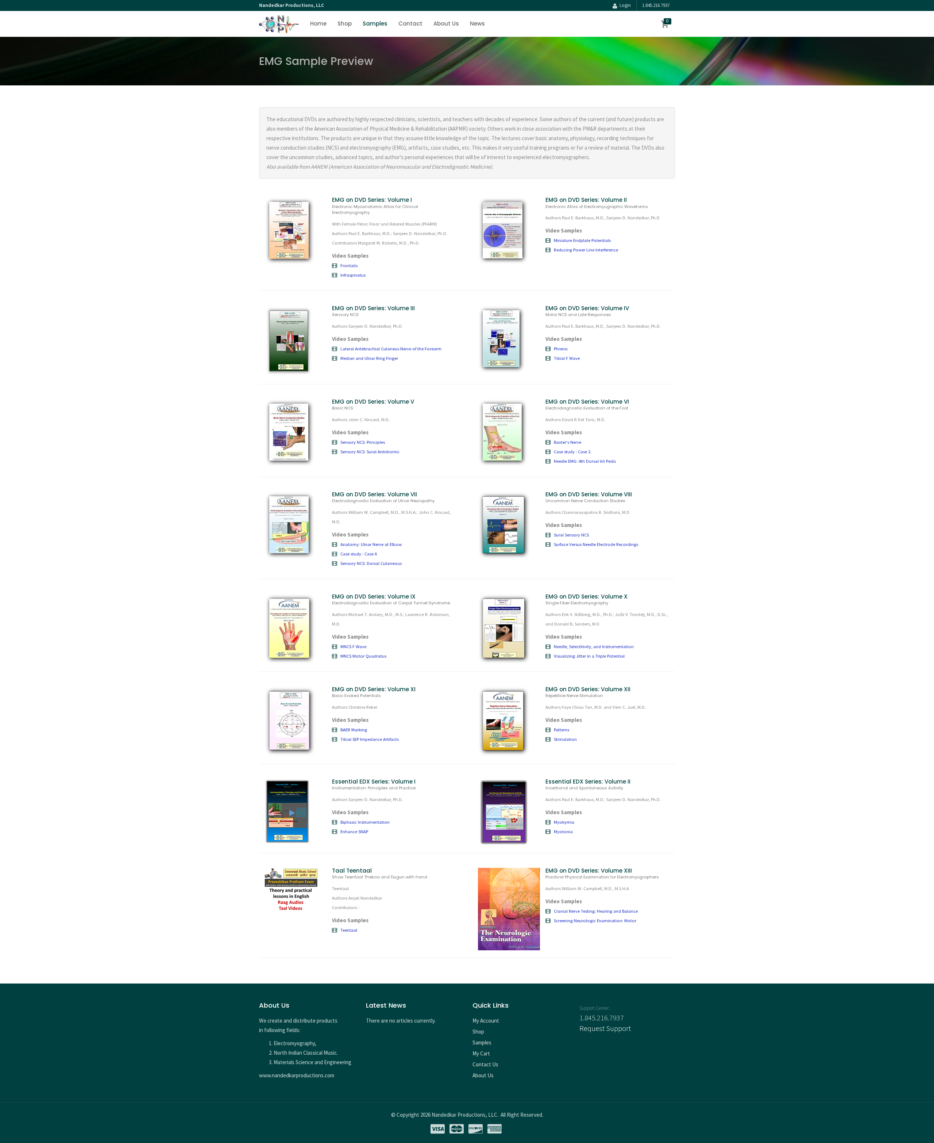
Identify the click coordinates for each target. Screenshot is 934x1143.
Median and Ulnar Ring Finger (369, 358)
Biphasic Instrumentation (365, 822)
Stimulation (565, 739)
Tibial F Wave (567, 358)
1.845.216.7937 (655, 5)
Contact (410, 23)
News (477, 23)
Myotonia (563, 831)
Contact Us (485, 1064)
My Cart (481, 1053)
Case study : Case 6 (358, 554)
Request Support (605, 1028)
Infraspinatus (353, 275)
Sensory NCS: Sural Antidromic (370, 451)
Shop (344, 23)
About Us (446, 23)
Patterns (561, 729)
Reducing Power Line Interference (586, 250)
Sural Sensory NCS (571, 535)
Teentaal (348, 930)
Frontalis (349, 265)
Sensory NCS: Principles (362, 442)
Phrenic (561, 348)
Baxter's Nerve (567, 442)
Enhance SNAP (354, 831)
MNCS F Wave (353, 646)
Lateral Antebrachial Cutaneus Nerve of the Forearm (390, 348)
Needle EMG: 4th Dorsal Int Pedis (585, 461)
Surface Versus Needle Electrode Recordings (596, 544)
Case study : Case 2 (572, 451)
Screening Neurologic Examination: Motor (595, 920)
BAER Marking (353, 729)
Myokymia (564, 822)
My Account (485, 1020)
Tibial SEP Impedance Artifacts (369, 739)
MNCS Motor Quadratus (363, 656)
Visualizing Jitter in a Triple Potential (589, 656)
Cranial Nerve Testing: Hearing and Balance (596, 911)
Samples (375, 23)
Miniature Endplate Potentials (582, 240)
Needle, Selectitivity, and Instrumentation (594, 646)
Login (624, 5)
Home (318, 23)
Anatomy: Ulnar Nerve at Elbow (371, 544)
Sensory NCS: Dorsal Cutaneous (371, 563)
